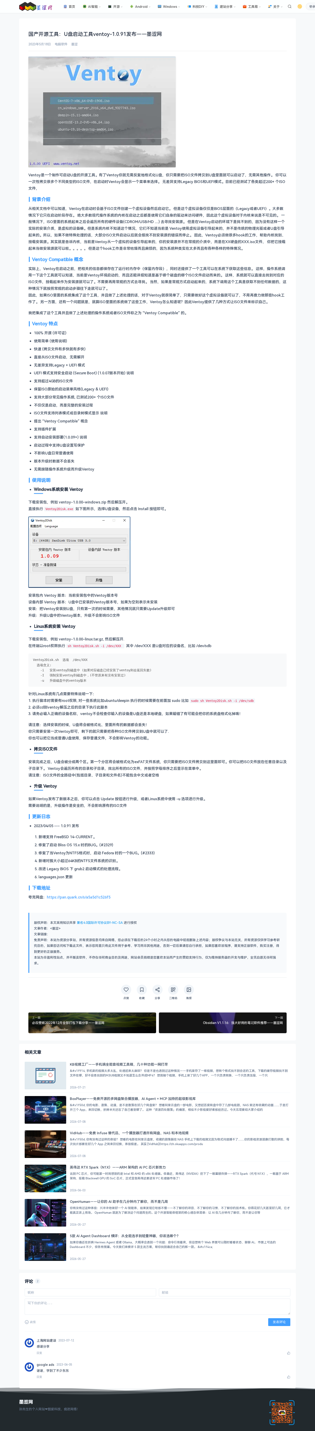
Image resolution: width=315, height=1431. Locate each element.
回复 (39, 1353)
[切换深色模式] (300, 6)
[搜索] (289, 6)
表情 (33, 1322)
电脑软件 (61, 44)
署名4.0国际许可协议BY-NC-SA (100, 922)
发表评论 (279, 1322)
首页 (72, 6)
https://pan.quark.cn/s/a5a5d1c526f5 (78, 897)
